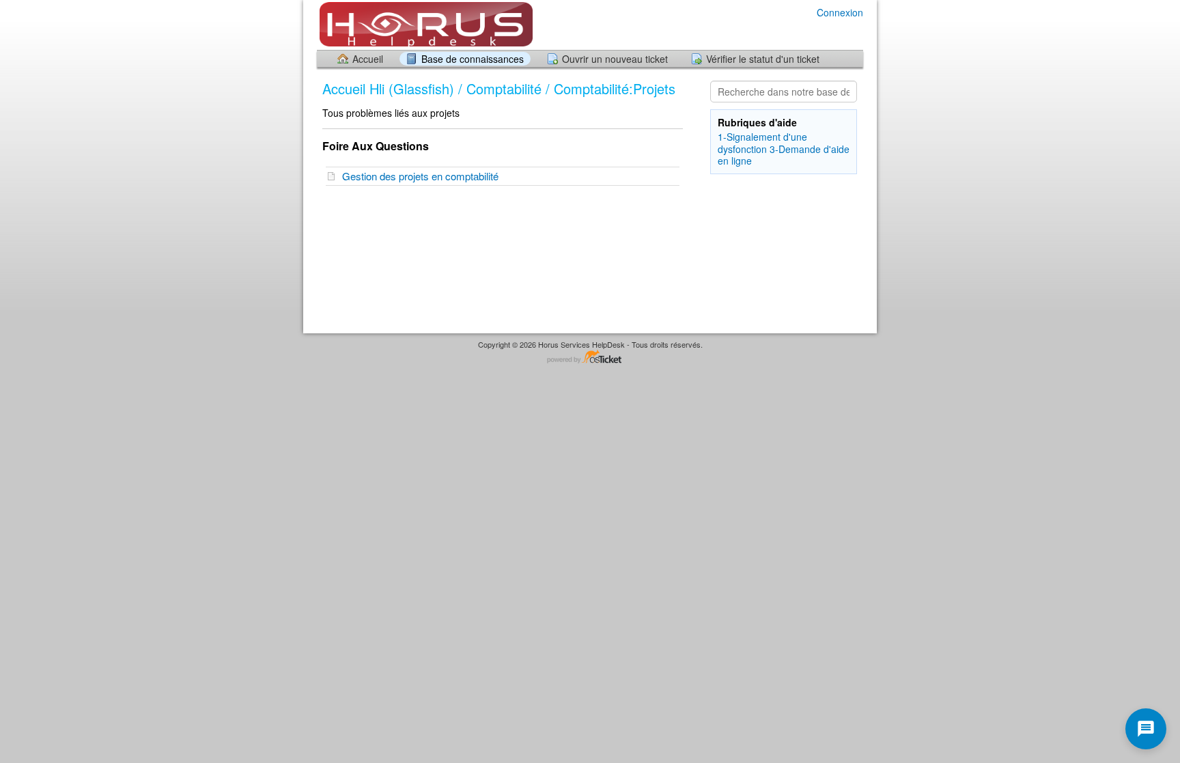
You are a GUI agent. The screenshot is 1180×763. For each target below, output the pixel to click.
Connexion (840, 12)
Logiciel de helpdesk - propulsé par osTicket (590, 357)
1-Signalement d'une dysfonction (762, 142)
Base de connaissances (472, 59)
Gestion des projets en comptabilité (423, 176)
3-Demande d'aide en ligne (783, 154)
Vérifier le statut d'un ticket (762, 59)
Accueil (367, 59)
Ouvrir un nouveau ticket (615, 59)
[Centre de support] (425, 24)
